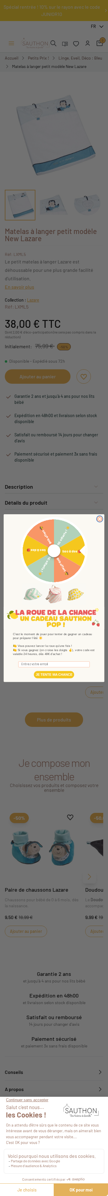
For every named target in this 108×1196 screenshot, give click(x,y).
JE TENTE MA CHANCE (54, 674)
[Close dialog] (100, 519)
